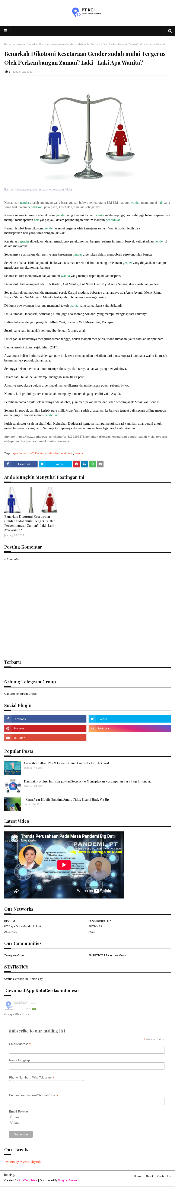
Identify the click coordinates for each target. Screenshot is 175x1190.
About (149, 1176)
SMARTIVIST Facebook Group (108, 955)
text (16, 1122)
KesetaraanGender (46, 453)
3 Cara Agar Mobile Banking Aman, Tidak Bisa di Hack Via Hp (66, 799)
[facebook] (45, 719)
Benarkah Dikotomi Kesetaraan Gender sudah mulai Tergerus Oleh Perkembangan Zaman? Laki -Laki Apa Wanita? (29, 523)
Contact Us (164, 1176)
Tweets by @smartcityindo (23, 1162)
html (16, 1117)
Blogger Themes (68, 1180)
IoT (31, 453)
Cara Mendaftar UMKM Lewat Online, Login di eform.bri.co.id (66, 763)
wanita (21, 44)
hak (160, 202)
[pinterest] (45, 728)
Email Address (20, 1044)
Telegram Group (15, 955)
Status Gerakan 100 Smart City (23, 979)
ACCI (92, 932)
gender (24, 202)
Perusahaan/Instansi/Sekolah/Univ (33, 1095)
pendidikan (35, 207)
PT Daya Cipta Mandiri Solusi (22, 926)
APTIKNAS (95, 926)
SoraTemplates (27, 1180)
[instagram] (130, 728)
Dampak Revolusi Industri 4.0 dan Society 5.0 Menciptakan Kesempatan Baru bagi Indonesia (88, 781)
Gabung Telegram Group (20, 694)
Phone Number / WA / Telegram (31, 1077)
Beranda (9, 44)
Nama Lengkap (19, 1060)
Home (137, 1176)
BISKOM (9, 921)
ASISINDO (11, 932)
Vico (7, 71)
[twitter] (130, 719)
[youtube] (45, 737)
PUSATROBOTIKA (100, 921)
